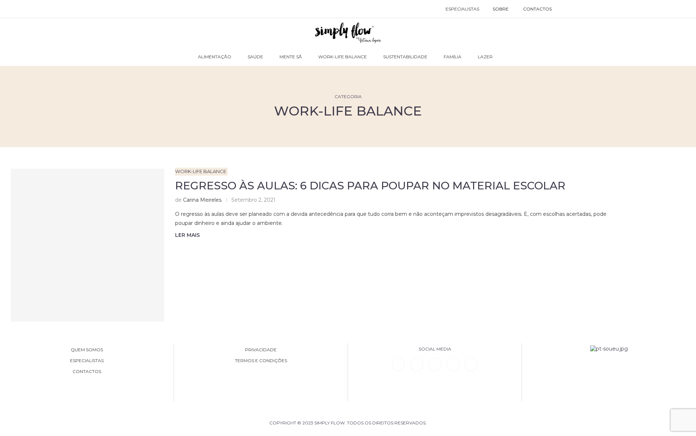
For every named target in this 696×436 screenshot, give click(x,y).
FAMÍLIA (452, 56)
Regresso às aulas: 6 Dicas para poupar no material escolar (370, 185)
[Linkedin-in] (398, 364)
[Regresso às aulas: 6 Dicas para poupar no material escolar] (87, 245)
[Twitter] (471, 364)
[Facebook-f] (416, 364)
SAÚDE (255, 56)
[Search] (566, 9)
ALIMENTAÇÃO (214, 56)
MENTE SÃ (290, 56)
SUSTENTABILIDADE (405, 56)
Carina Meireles (202, 200)
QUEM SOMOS (87, 350)
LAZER (485, 56)
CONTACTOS (537, 9)
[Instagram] (434, 364)
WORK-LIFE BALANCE (342, 56)
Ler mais (187, 235)
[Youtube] (453, 364)
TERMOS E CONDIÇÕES (261, 361)
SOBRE (501, 9)
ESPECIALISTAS (462, 9)
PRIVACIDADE (261, 350)
